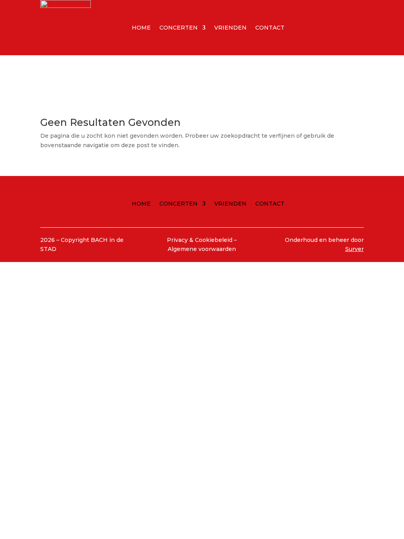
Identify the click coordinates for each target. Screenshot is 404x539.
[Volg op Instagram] (335, 26)
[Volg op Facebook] (319, 26)
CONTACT (269, 28)
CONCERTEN (178, 28)
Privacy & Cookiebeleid (200, 239)
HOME (141, 28)
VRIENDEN (230, 28)
